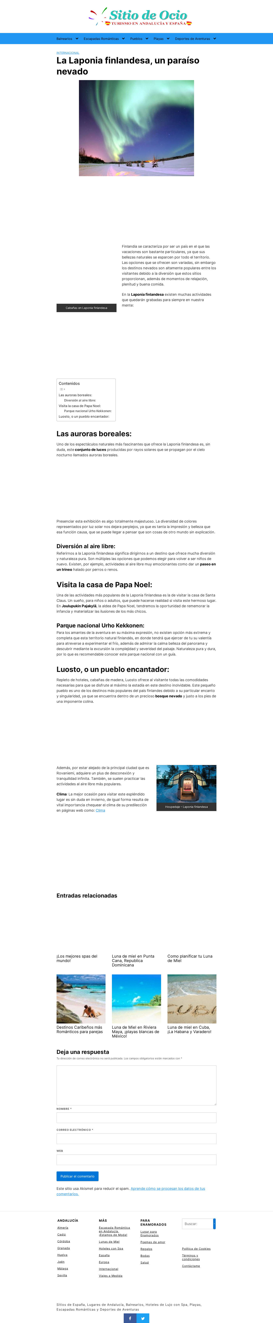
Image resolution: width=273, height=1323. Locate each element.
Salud (144, 1262)
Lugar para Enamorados (149, 1233)
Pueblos (136, 39)
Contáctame (191, 1266)
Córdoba (63, 1241)
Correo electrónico (75, 1129)
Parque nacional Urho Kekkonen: (88, 411)
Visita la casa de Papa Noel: (80, 406)
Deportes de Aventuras (192, 39)
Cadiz (61, 1234)
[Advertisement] (136, 211)
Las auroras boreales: (75, 395)
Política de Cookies (196, 1248)
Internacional (68, 52)
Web (60, 1150)
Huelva (62, 1255)
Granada (63, 1248)
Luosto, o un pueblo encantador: (84, 416)
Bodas (145, 1255)
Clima (100, 810)
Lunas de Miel (109, 1241)
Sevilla (62, 1275)
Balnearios (64, 39)
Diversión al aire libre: (80, 400)
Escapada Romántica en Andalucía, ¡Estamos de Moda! (114, 1231)
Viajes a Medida (111, 1275)
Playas (158, 39)
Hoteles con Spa (111, 1248)
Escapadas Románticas (101, 39)
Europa (104, 1262)
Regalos (146, 1249)
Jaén (61, 1261)
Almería (62, 1227)
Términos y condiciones (191, 1257)
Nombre (64, 1108)
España (104, 1255)
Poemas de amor (152, 1242)
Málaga (62, 1268)
